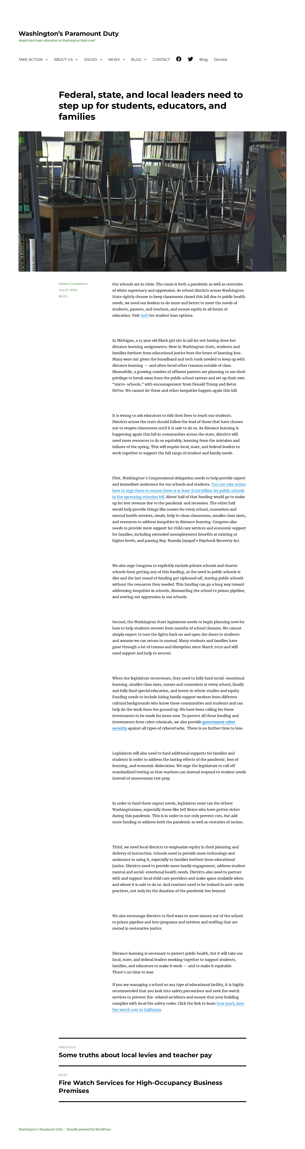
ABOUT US (63, 59)
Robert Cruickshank (73, 283)
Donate (220, 59)
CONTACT (161, 59)
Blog (203, 59)
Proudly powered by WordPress (89, 1129)
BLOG (136, 59)
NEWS (114, 59)
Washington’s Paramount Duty (69, 33)
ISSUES (90, 59)
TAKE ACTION (31, 59)
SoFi (144, 315)
